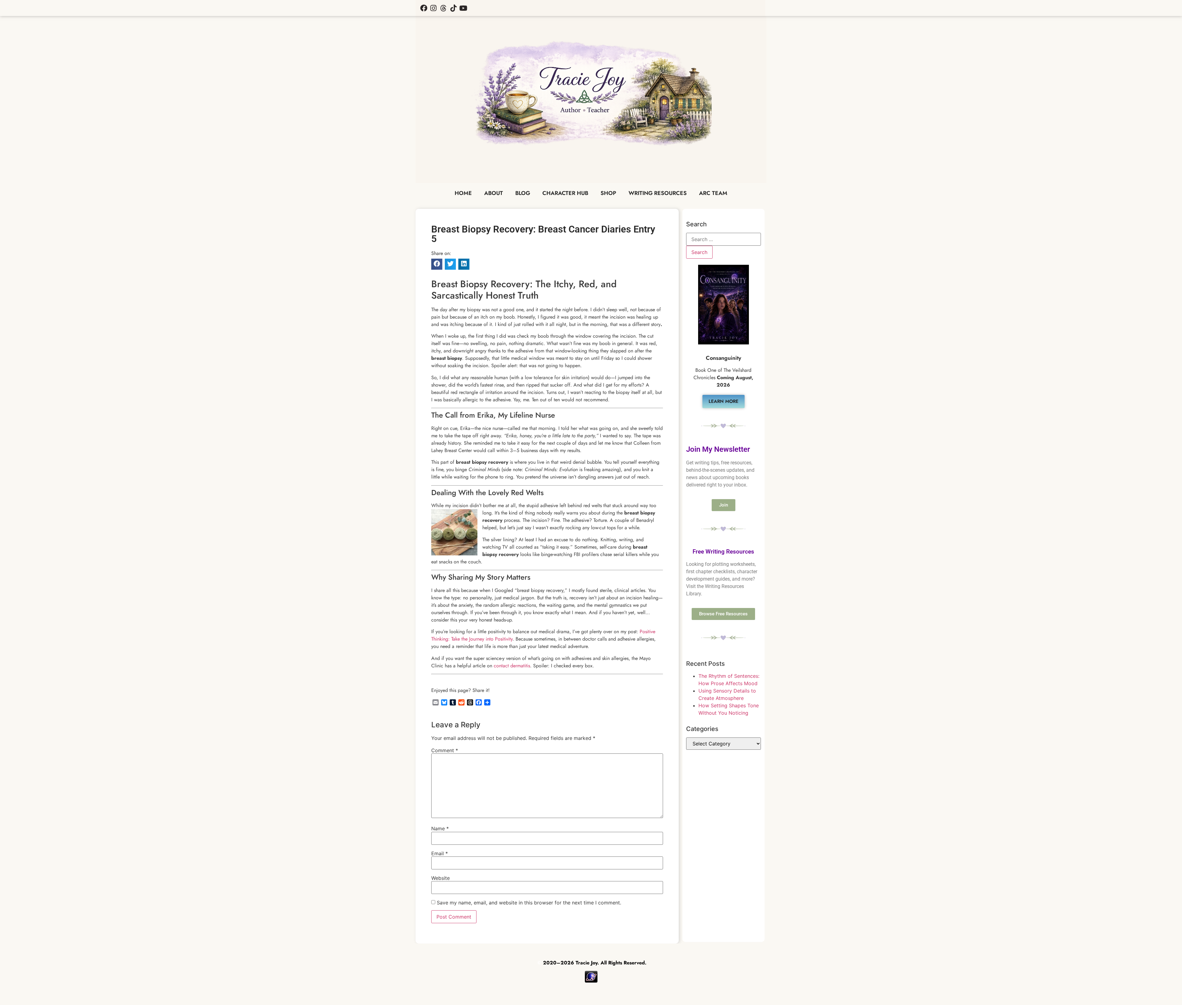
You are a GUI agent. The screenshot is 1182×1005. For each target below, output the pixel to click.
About (493, 193)
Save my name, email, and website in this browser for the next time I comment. (529, 902)
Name (440, 828)
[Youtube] (463, 8)
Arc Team (713, 193)
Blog (522, 193)
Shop (608, 193)
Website (440, 878)
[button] (436, 264)
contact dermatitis (512, 665)
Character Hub (565, 193)
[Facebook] (423, 8)
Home (463, 193)
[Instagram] (433, 8)
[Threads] (443, 8)
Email (439, 853)
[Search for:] (723, 239)
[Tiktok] (453, 8)
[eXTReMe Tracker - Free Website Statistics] (591, 980)
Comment (444, 750)
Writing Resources (658, 193)
